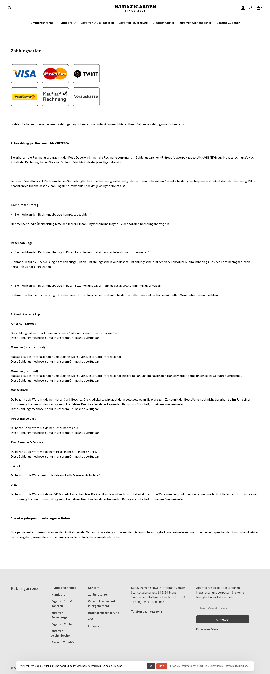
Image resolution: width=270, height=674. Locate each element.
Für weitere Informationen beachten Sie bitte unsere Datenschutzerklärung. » (209, 666)
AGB (90, 619)
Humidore (65, 23)
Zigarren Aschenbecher (195, 23)
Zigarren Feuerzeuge (133, 23)
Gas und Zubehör (228, 23)
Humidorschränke (41, 23)
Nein (161, 666)
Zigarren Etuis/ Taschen (97, 23)
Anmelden (223, 619)
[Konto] (243, 8)
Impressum (95, 626)
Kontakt (94, 588)
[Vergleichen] (251, 8)
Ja (151, 666)
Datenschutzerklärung (103, 612)
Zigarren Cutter (163, 23)
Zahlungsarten (98, 594)
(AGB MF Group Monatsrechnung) (224, 157)
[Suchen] (10, 8)
